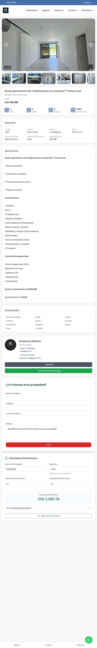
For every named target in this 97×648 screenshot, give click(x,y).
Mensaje (9, 424)
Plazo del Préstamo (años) (59, 478)
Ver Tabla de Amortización (48, 516)
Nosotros (59, 10)
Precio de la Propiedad (13, 464)
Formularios (87, 10)
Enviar (48, 445)
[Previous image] (6, 44)
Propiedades (31, 10)
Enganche (53, 464)
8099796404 (11, 2)
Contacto (72, 10)
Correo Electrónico (13, 414)
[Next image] (90, 44)
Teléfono (10, 403)
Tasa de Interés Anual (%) (15, 478)
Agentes (46, 10)
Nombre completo (13, 393)
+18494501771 (25, 351)
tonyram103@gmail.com (30, 358)
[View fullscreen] (90, 66)
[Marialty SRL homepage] (6, 10)
